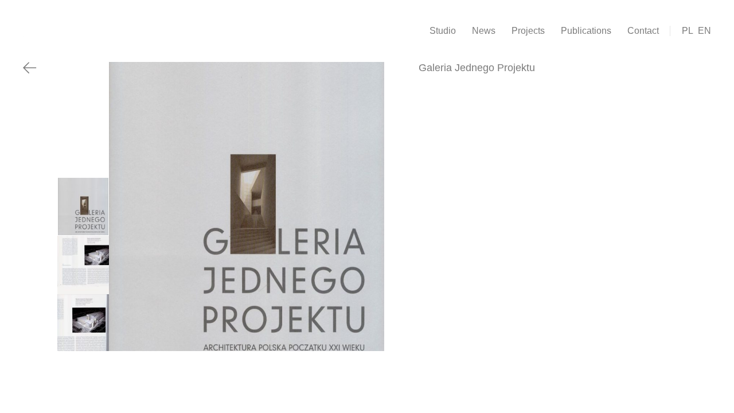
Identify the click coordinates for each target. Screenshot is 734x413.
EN (704, 31)
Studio (443, 31)
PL (687, 31)
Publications (586, 31)
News (483, 31)
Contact (643, 31)
